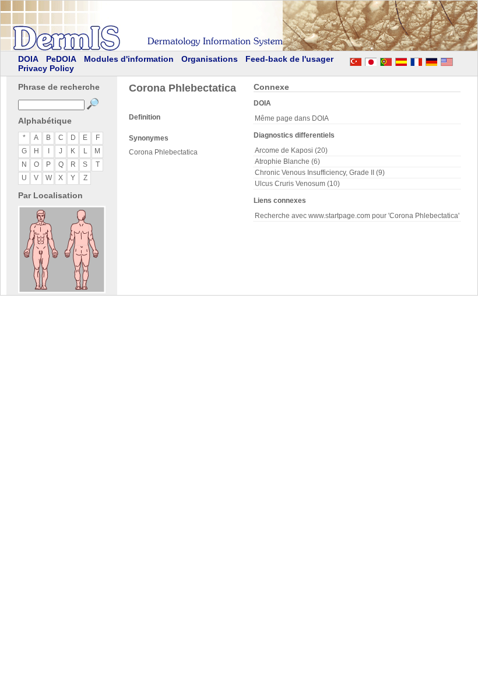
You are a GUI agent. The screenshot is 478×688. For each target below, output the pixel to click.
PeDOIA (61, 59)
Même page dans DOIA (292, 118)
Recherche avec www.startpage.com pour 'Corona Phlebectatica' (357, 216)
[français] (416, 60)
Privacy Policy (46, 68)
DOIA (28, 59)
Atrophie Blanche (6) (287, 161)
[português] (386, 60)
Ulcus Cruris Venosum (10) (297, 184)
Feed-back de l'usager (289, 59)
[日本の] (371, 60)
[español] (401, 60)
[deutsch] (431, 60)
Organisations (209, 59)
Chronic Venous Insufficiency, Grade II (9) (320, 173)
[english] (458, 60)
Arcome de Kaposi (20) (291, 150)
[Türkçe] (355, 60)
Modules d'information (129, 59)
